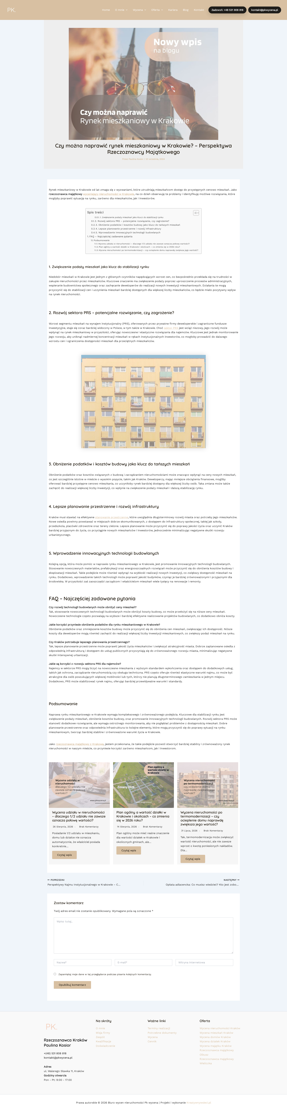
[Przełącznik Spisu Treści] (194, 213)
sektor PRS (171, 328)
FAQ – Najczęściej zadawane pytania (110, 236)
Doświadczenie (105, 1045)
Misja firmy (103, 1032)
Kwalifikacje (103, 1041)
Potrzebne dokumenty (162, 1032)
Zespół (100, 1037)
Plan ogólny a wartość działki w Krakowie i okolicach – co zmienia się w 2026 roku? (139, 247)
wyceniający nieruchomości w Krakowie (108, 194)
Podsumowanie (101, 240)
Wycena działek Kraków (215, 1041)
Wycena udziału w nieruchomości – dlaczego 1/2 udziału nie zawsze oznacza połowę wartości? (144, 244)
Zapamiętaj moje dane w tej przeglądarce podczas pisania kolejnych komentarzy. (104, 974)
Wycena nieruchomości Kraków (220, 1028)
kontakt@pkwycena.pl (58, 1057)
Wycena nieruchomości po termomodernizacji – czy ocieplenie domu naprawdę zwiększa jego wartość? (148, 250)
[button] (126, 10)
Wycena (153, 1037)
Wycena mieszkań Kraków (216, 1032)
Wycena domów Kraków (215, 1037)
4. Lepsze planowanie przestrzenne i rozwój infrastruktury (128, 228)
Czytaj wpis (64, 854)
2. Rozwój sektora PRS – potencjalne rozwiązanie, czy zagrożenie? (132, 221)
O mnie (100, 1028)
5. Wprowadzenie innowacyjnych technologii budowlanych (128, 232)
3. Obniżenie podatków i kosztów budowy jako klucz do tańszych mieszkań (138, 224)
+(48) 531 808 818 (55, 1053)
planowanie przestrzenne (111, 517)
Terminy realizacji (159, 1028)
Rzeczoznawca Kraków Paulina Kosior (65, 1042)
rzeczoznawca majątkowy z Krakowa (80, 744)
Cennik (152, 1041)
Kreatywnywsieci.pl (199, 1102)
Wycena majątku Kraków (216, 1045)
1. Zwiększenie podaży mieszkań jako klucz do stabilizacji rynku (131, 217)
